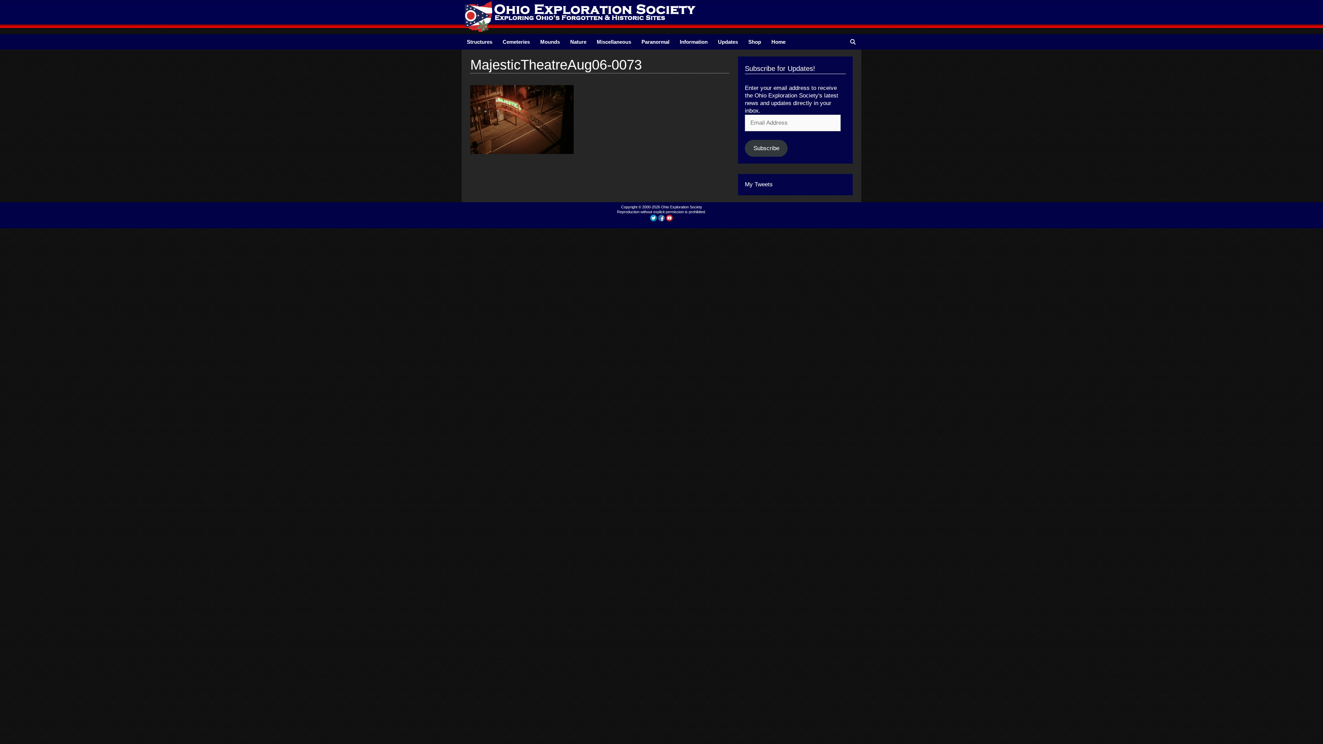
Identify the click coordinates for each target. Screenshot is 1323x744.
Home (778, 42)
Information (694, 42)
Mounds (550, 42)
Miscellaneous (614, 42)
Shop (754, 42)
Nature (578, 42)
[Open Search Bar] (852, 42)
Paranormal (655, 42)
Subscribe (766, 148)
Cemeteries (516, 42)
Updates (728, 42)
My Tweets (759, 184)
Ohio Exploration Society (681, 207)
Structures (479, 42)
